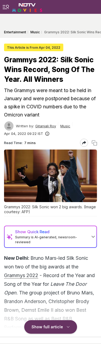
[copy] (94, 142)
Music (65, 126)
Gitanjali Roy (45, 126)
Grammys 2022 (21, 275)
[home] (27, 7)
